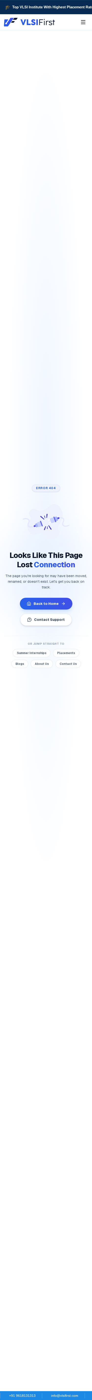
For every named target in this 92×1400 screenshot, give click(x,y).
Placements (66, 653)
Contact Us (68, 664)
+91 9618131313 (22, 1396)
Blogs (19, 664)
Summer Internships (31, 653)
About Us (42, 664)
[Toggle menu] (83, 22)
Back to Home (46, 603)
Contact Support (49, 619)
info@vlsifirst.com (64, 1396)
